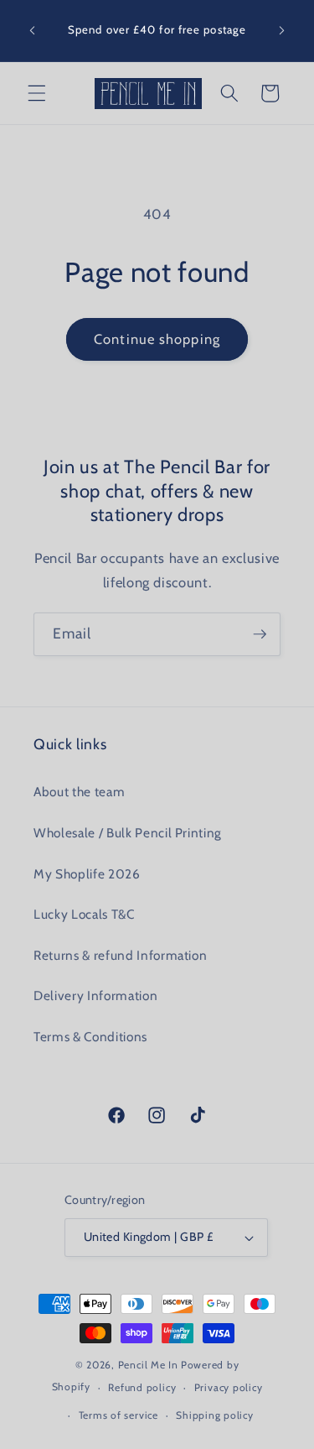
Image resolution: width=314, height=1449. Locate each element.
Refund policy (142, 1387)
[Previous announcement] (32, 31)
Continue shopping (157, 339)
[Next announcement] (282, 31)
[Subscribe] (259, 634)
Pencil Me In (148, 1364)
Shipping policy (215, 1415)
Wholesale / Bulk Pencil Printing (127, 833)
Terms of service (118, 1415)
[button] (37, 93)
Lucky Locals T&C (84, 914)
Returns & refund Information (120, 955)
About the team (79, 792)
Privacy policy (228, 1387)
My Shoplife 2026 (87, 874)
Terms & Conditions (90, 1037)
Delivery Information (95, 995)
